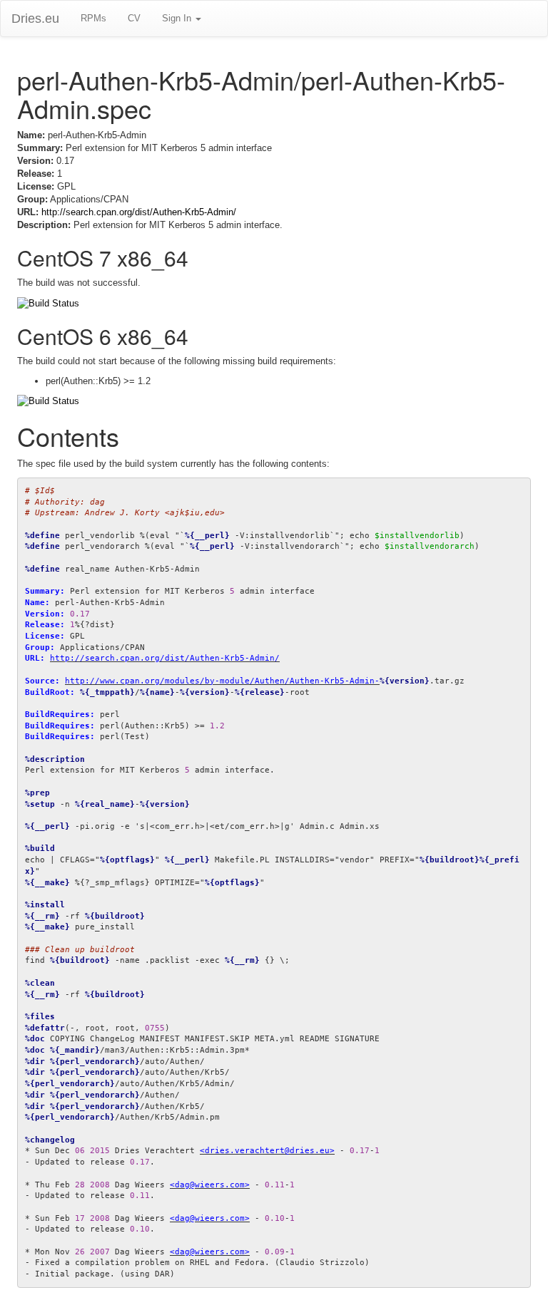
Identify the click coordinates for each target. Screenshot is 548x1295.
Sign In (178, 18)
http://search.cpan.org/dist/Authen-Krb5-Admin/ (138, 212)
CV (134, 18)
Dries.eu (35, 18)
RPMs (93, 18)
